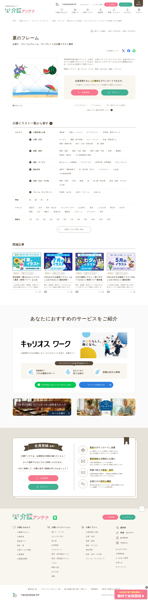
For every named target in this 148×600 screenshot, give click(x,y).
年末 (101, 212)
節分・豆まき (51, 207)
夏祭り (47, 212)
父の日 (122, 207)
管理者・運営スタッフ (111, 132)
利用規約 (94, 589)
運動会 (67, 212)
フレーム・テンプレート (42, 44)
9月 (85, 219)
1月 (30, 219)
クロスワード (57, 550)
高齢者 (62, 132)
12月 (109, 219)
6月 (65, 219)
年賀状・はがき (65, 192)
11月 (101, 219)
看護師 (118, 151)
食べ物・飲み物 (99, 181)
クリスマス (91, 212)
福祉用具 (36, 169)
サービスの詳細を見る (96, 385)
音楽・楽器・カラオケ (118, 181)
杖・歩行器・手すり (87, 169)
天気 (74, 181)
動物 (81, 181)
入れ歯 (116, 169)
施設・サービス (39, 162)
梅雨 (31, 212)
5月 (58, 219)
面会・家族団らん (110, 139)
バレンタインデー (68, 207)
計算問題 (55, 545)
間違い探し (56, 567)
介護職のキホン (23, 532)
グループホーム (121, 162)
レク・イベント (93, 139)
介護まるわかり (24, 527)
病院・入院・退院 (79, 151)
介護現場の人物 (39, 132)
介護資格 (20, 554)
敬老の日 (57, 212)
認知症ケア (21, 541)
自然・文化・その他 (41, 181)
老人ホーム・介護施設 (68, 162)
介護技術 (20, 536)
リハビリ (62, 139)
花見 (91, 207)
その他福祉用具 (65, 173)
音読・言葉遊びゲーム (60, 558)
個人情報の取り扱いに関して (75, 589)
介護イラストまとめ (27, 273)
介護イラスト (91, 527)
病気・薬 (20, 545)
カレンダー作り (58, 536)
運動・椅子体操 (76, 139)
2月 (37, 219)
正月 (40, 207)
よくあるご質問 (97, 4)
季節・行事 (63, 181)
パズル (54, 563)
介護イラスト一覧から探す (31, 123)
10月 (93, 219)
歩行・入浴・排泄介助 (84, 143)
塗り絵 (54, 541)
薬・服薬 (100, 143)
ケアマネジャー (93, 132)
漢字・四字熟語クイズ (60, 554)
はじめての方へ (84, 4)
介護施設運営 (22, 559)
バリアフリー (104, 169)
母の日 (112, 207)
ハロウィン (78, 212)
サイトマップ (121, 567)
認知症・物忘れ (65, 155)
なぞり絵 (55, 572)
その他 (62, 185)
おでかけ (124, 538)
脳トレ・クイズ (58, 532)
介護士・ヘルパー (76, 132)
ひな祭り (82, 207)
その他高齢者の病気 (83, 155)
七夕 (38, 212)
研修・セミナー (127, 533)
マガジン (124, 543)
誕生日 (31, 207)
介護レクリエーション (61, 527)
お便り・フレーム (21, 44)
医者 (110, 151)
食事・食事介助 (65, 143)
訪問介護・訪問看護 (103, 162)
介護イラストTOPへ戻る (74, 229)
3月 (44, 219)
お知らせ (97, 192)
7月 (71, 219)
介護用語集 (120, 554)
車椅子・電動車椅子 (67, 169)
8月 (78, 219)
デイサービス (86, 162)
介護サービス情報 (24, 550)
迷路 (53, 576)
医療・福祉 (63, 151)
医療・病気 (37, 151)
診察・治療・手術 (97, 151)
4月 (51, 219)
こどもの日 (101, 207)
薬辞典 (123, 528)
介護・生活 (37, 139)
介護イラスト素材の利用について (98, 110)
